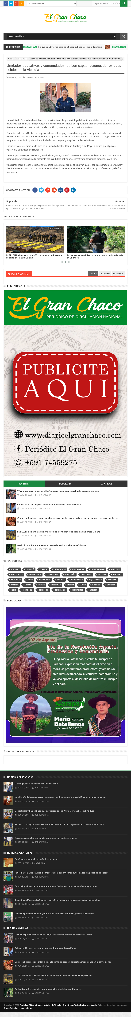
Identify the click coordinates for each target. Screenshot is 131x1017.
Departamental (97, 47)
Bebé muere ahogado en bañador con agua (36, 859)
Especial (102, 574)
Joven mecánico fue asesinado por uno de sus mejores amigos (46, 838)
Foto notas (16, 580)
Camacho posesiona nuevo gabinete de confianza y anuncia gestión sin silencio (54, 913)
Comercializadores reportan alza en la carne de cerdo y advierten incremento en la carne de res (67, 518)
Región (70, 585)
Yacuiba (93, 590)
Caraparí (30, 77)
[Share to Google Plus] (16, 249)
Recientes (22, 59)
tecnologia (27, 590)
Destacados (53, 574)
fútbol (30, 580)
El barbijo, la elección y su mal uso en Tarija (36, 783)
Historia (60, 580)
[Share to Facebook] (9, 249)
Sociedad (111, 585)
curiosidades (78, 569)
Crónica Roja (60, 569)
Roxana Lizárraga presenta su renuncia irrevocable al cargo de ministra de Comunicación (59, 824)
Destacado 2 (17, 574)
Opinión (14, 585)
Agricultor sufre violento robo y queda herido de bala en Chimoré (95, 256)
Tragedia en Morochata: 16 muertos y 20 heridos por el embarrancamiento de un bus (57, 900)
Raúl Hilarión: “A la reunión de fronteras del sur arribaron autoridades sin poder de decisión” (61, 872)
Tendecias (43, 590)
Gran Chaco (44, 580)
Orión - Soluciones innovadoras (18, 1008)
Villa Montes (77, 590)
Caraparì (30, 569)
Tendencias (60, 590)
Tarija (13, 590)
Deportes (115, 569)
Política (41, 585)
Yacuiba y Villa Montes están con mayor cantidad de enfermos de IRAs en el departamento (60, 797)
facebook (118, 273)
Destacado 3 (35, 574)
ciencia (44, 569)
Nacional (112, 580)
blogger (105, 273)
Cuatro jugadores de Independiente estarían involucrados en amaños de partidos (56, 886)
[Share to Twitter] (12, 249)
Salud (83, 585)
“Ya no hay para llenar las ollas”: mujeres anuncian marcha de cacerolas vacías (58, 490)
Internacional (77, 580)
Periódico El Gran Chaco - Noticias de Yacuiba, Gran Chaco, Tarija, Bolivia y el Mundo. (58, 1005)
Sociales (96, 585)
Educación (70, 574)
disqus (93, 273)
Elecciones (87, 574)
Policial (119, 228)
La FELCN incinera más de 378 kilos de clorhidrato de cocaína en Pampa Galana (34, 256)
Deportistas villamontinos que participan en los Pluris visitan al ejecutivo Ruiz (54, 811)
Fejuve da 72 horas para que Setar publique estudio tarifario (48, 46)
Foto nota (117, 574)
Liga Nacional (95, 580)
